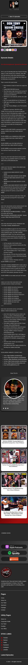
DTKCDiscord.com (19, 316)
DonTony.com (16, 325)
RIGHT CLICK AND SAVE (8, 129)
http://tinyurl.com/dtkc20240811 (12, 211)
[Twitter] (3, 408)
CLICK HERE (4, 136)
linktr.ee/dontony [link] (15, 402)
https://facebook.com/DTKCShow (18, 359)
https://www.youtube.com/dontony (17, 361)
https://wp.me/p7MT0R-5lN (13, 217)
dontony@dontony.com (13, 365)
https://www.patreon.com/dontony (17, 357)
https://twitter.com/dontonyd (14, 355)
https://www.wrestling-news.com (16, 363)
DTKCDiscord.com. (13, 160)
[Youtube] (7, 408)
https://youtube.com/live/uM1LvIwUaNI (11, 215)
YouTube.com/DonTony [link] (11, 403)
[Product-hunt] (5, 408)
